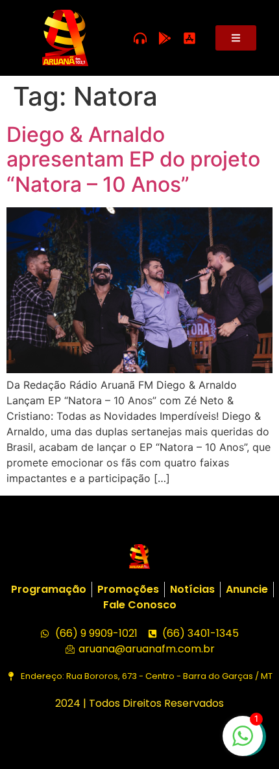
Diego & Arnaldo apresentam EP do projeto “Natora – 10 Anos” (133, 159)
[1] (242, 742)
